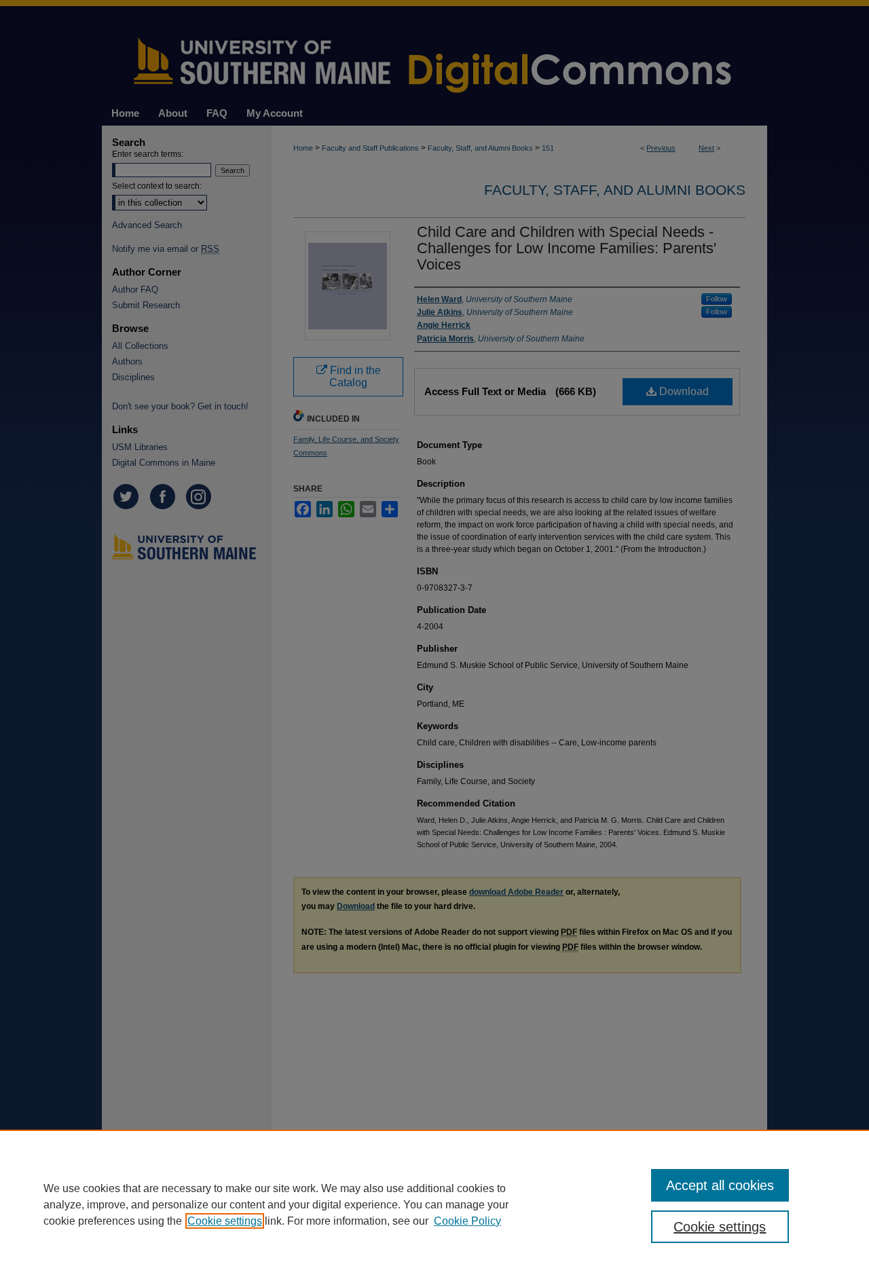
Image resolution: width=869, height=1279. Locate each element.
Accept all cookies (720, 1185)
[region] (434, 1204)
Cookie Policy (467, 1221)
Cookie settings (224, 1221)
